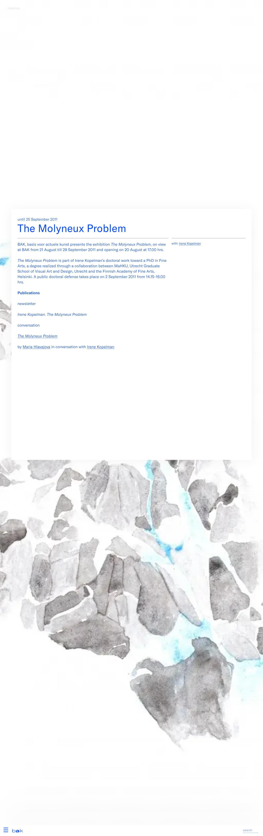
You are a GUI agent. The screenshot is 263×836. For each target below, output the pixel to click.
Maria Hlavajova (36, 346)
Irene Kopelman (100, 346)
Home (14, 8)
